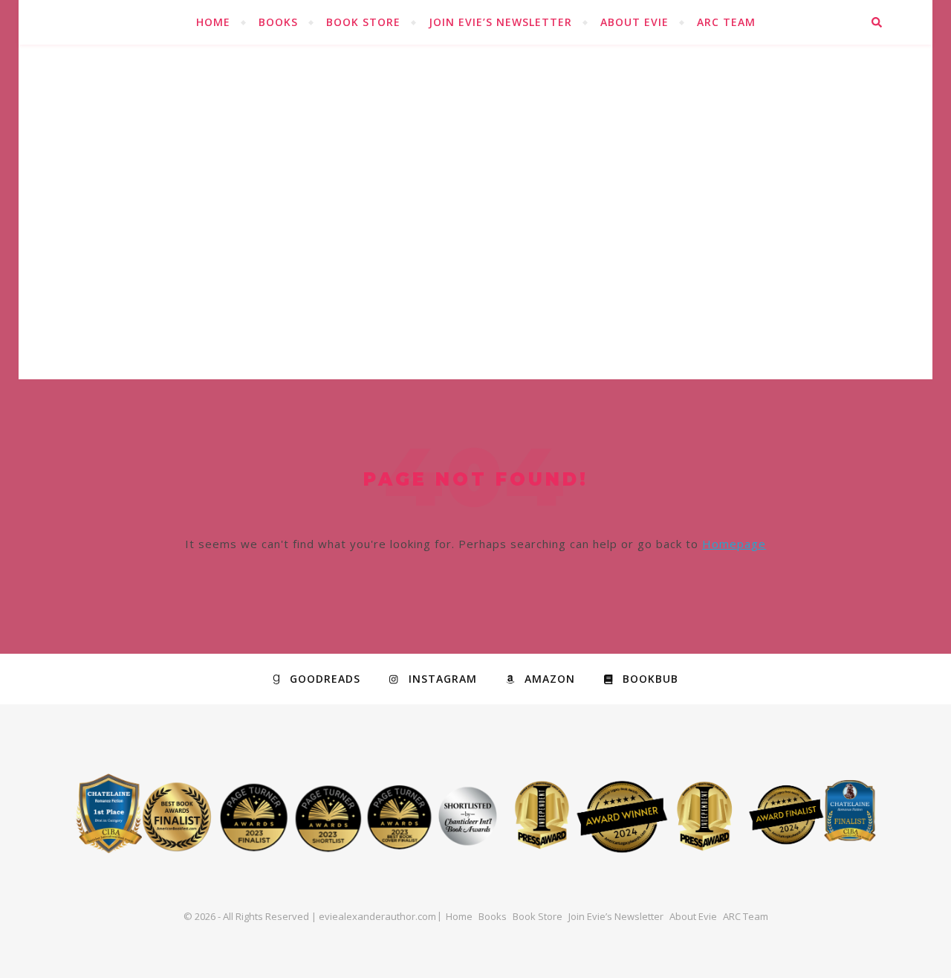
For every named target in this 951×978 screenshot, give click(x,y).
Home (213, 22)
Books (278, 22)
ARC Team (726, 22)
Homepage (734, 543)
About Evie (634, 22)
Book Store (363, 22)
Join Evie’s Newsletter (500, 22)
